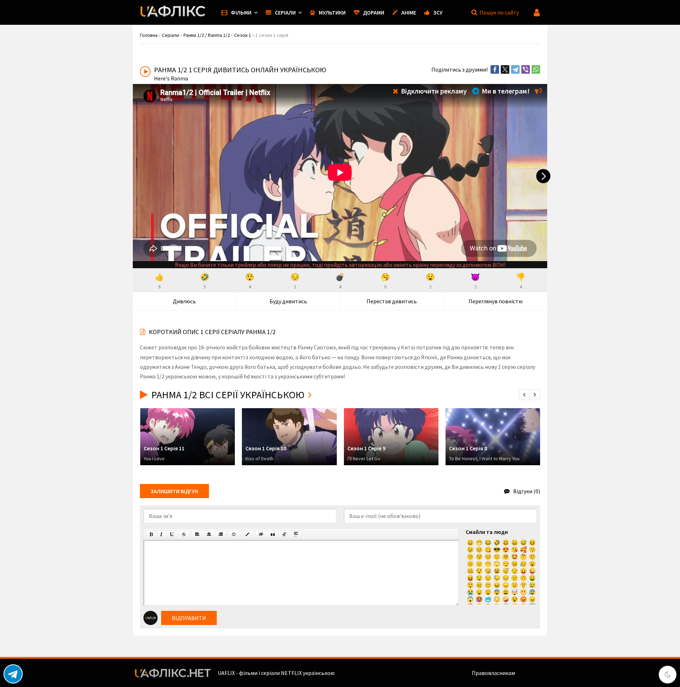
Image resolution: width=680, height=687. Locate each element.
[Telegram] (515, 69)
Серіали (285, 12)
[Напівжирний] (151, 534)
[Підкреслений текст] (172, 534)
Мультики (332, 12)
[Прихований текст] (261, 534)
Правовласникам (493, 672)
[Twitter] (505, 69)
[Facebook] (495, 69)
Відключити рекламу (433, 90)
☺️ (488, 556)
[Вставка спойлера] (296, 534)
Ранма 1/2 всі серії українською (228, 394)
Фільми (241, 12)
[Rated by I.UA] (531, 672)
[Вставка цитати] (273, 534)
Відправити (189, 617)
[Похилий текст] (161, 534)
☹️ (479, 585)
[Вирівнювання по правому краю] (221, 534)
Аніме (408, 12)
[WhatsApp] (536, 69)
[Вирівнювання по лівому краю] (197, 534)
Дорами (373, 12)
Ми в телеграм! (504, 90)
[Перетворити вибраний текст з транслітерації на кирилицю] (284, 534)
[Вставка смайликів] (234, 534)
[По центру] (209, 534)
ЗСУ (438, 12)
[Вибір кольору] (248, 534)
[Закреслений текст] (184, 534)
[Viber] (525, 69)
